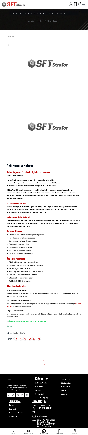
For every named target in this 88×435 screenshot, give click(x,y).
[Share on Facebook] (16, 339)
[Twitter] (22, 395)
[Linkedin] (18, 395)
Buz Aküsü (38, 390)
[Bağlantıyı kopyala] (39, 338)
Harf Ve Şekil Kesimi (67, 387)
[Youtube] (27, 395)
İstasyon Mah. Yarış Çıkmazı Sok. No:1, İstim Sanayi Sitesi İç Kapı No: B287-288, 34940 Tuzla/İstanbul (46, 423)
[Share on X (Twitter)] (21, 339)
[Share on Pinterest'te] (25, 339)
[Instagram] (13, 395)
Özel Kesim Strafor (51, 21)
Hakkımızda (13, 409)
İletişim (11, 405)
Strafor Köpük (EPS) (41, 398)
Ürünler (39, 21)
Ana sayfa (31, 21)
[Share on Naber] (34, 339)
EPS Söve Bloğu (39, 394)
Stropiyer (64, 394)
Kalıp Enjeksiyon (66, 383)
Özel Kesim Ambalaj (41, 383)
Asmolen (63, 390)
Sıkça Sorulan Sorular (16, 413)
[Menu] (83, 4)
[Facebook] (9, 395)
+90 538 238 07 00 (42, 409)
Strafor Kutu (39, 386)
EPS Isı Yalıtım (65, 379)
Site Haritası (13, 416)
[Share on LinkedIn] (30, 339)
